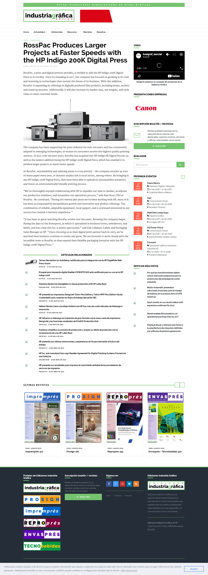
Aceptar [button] (194, 569)
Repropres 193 (115, 451)
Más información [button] (129, 570)
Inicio (26, 32)
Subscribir (160, 146)
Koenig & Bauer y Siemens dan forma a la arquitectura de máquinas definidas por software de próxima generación (165, 328)
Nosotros (101, 32)
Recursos (72, 32)
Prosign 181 (73, 451)
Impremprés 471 (34, 451)
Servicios (128, 495)
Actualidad (39, 32)
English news (35, 40)
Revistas (87, 32)
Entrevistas (57, 32)
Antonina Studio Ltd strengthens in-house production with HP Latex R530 (73, 284)
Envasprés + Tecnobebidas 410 (165, 451)
